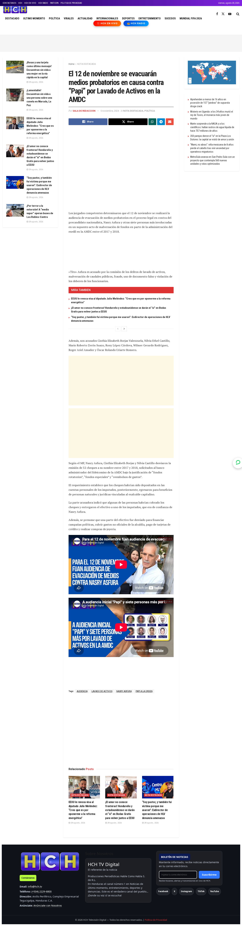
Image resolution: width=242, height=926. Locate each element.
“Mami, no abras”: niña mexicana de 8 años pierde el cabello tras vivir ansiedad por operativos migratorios (211, 148)
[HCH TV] (50, 861)
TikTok (201, 891)
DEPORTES (128, 18)
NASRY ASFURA (124, 691)
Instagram (186, 891)
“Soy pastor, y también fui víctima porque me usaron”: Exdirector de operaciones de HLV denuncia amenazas (157, 810)
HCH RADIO (43, 3)
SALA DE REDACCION (84, 110)
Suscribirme (209, 874)
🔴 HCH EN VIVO (107, 23)
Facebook (163, 891)
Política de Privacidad (156, 919)
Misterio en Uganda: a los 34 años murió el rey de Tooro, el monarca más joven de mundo (211, 115)
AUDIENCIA (82, 691)
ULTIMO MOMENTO (34, 18)
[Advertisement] (121, 43)
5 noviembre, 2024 (109, 110)
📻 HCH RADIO (136, 23)
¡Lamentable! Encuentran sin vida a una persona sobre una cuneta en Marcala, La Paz (39, 98)
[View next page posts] (124, 328)
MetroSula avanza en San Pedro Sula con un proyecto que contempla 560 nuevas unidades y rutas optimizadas (212, 160)
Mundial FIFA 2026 (191, 18)
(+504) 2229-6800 (42, 891)
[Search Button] (237, 14)
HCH (20, 3)
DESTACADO (12, 18)
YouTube (214, 891)
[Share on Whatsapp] (152, 121)
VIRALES (69, 18)
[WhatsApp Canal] (238, 463)
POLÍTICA (54, 18)
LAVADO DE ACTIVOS (102, 691)
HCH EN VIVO (30, 3)
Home (71, 64)
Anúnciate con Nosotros (47, 905)
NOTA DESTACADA (86, 64)
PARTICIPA (54, 3)
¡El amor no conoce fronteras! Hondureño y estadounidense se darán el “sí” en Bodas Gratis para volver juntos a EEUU (120, 810)
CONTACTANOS (9, 3)
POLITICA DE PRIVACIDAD (71, 3)
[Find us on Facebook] (217, 14)
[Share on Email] (170, 121)
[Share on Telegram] (161, 121)
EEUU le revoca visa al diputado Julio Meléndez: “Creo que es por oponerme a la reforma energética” (83, 810)
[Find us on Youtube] (229, 14)
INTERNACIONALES (107, 18)
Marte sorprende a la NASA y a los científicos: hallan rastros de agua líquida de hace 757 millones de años (212, 127)
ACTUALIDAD (85, 18)
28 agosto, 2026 (77, 823)
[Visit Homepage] (15, 9)
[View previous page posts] (117, 328)
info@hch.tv (35, 886)
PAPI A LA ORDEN (144, 691)
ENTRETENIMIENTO (150, 18)
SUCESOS (170, 18)
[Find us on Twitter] (223, 14)
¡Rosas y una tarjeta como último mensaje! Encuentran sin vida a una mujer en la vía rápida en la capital (39, 70)
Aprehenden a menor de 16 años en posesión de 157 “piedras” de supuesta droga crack (210, 103)
